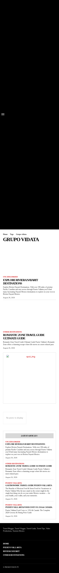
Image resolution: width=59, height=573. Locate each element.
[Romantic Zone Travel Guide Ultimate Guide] (29, 314)
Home (5, 234)
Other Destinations (12, 332)
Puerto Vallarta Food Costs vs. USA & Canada (28, 507)
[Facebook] (3, 535)
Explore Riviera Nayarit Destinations (20, 281)
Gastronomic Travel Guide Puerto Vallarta (28, 485)
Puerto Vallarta (13, 483)
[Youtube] (12, 535)
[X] (8, 535)
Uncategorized (10, 277)
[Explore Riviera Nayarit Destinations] (29, 259)
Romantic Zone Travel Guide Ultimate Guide (23, 336)
